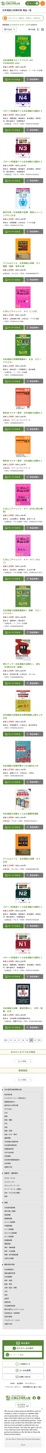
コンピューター (9, 1182)
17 (19, 1040)
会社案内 (20, 1383)
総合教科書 (8, 1094)
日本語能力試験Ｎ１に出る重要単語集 (20, 813)
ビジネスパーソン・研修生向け (15, 1098)
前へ (6, 1040)
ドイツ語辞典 (9, 1229)
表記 (5, 1295)
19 (27, 1040)
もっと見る (22, 1061)
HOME (12, 1383)
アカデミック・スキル (12, 1320)
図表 (5, 1196)
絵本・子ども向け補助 (12, 1193)
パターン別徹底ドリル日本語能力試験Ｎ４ (22, 110)
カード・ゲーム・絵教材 (12, 1189)
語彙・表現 (8, 1131)
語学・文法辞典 (9, 1251)
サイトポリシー (30, 1383)
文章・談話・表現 (10, 1287)
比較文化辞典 (9, 1258)
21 (35, 1040)
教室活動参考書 (9, 1273)
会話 (5, 1127)
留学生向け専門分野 (11, 1105)
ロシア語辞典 (9, 1236)
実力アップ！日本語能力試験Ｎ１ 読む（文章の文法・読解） (21, 665)
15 (11, 1040)
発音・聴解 (8, 1120)
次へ (39, 1040)
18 (23, 1040)
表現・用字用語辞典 (11, 1255)
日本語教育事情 (9, 1306)
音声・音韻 (8, 1280)
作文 (5, 1123)
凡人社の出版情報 (21, 1406)
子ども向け (8, 1109)
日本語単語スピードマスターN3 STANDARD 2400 (18, 62)
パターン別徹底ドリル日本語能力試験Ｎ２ (22, 906)
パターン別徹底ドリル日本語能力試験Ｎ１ (22, 957)
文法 (5, 1113)
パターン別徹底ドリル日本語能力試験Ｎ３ (22, 161)
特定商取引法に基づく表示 (32, 1387)
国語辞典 (7, 1244)
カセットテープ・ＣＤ (12, 1185)
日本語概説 (8, 1277)
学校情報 (7, 1156)
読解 (5, 1116)
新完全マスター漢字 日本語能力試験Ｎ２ (23, 412)
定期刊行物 (8, 1167)
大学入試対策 (9, 1152)
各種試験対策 (9, 1149)
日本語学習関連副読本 (12, 1160)
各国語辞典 (8, 1240)
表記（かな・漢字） (11, 1134)
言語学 (6, 1298)
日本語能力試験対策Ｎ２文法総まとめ (20, 765)
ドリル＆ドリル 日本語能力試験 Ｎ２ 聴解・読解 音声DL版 (23, 264)
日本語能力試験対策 (11, 1141)
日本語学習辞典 (9, 1207)
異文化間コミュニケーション (14, 1309)
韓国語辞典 (8, 1218)
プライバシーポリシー (13, 1387)
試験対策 (7, 1302)
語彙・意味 (8, 1284)
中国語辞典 (8, 1226)
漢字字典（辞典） (10, 1211)
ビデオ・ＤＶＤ (9, 1178)
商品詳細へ (35, 79)
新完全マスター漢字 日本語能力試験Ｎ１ (23, 460)
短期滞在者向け (9, 1102)
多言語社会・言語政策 (12, 1313)
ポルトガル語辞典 (10, 1233)
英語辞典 (7, 1215)
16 (15, 1040)
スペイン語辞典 (9, 1222)
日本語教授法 (9, 1269)
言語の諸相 (8, 1316)
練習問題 (7, 1138)
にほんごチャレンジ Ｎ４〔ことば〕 (20, 311)
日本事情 (7, 1163)
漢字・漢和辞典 (9, 1247)
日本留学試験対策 (10, 1145)
